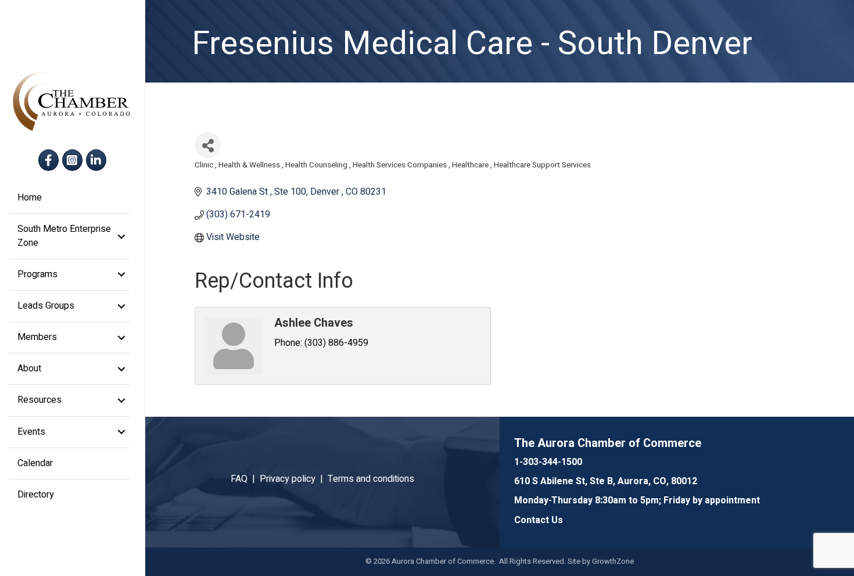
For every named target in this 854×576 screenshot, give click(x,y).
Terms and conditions (371, 479)
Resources (39, 400)
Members (37, 337)
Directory (35, 495)
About (29, 368)
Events (31, 432)
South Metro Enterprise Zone (64, 235)
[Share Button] (208, 145)
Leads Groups (45, 306)
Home (29, 198)
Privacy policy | (294, 479)
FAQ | (245, 479)
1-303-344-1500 (548, 462)
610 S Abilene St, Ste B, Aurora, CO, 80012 (605, 481)
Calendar (35, 463)
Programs (37, 274)
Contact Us (538, 520)
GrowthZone (613, 561)
